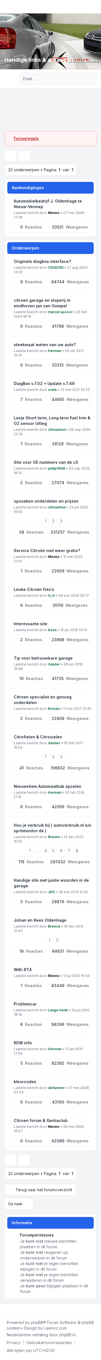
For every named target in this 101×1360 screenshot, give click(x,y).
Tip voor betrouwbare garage (43, 658)
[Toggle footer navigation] (94, 1308)
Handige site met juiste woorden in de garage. (51, 883)
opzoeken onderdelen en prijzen (46, 501)
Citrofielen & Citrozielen (38, 736)
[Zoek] (81, 79)
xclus (52, 389)
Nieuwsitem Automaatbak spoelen (47, 786)
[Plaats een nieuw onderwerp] (10, 156)
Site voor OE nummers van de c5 (46, 462)
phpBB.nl (67, 1334)
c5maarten (57, 429)
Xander (54, 664)
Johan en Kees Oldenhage (40, 920)
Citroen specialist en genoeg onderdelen (43, 700)
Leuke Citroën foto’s (34, 589)
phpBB (37, 1322)
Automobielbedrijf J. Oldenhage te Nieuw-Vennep (48, 204)
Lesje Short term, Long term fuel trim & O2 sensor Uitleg (52, 420)
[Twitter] (10, 1308)
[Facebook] (5, 1308)
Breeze (54, 926)
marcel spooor (60, 312)
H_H (51, 595)
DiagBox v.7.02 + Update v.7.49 (44, 383)
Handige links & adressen (38, 59)
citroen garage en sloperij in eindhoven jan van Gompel (42, 303)
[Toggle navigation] (94, 6)
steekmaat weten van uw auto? (45, 344)
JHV (51, 892)
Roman (53, 709)
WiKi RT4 (23, 969)
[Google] (19, 1308)
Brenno (54, 837)
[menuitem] (13, 1342)
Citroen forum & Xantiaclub (41, 1120)
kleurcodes (25, 1081)
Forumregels (26, 138)
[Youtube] (14, 1308)
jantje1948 (56, 468)
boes (52, 630)
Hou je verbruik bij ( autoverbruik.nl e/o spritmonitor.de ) (52, 828)
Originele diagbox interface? (42, 261)
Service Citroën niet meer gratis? (47, 550)
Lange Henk (58, 1010)
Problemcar (25, 1004)
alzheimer (56, 1088)
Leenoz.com (55, 1328)
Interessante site (30, 623)
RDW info (23, 1042)
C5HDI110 (55, 267)
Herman (54, 351)
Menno (53, 213)
